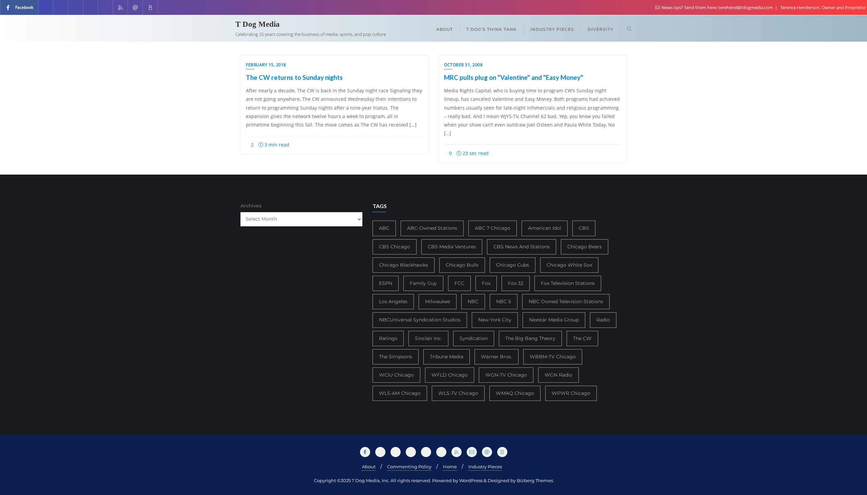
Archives (250, 206)
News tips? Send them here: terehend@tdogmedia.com (717, 7)
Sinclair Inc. (428, 338)
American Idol (544, 228)
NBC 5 (503, 301)
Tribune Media (446, 357)
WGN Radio (558, 375)
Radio (603, 320)
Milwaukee (437, 301)
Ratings (388, 338)
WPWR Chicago (571, 393)
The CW (582, 338)
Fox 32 (515, 283)
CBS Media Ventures (452, 247)
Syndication (474, 338)
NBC (473, 301)
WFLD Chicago (449, 375)
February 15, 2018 (266, 65)
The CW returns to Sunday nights (294, 77)
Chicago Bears (584, 247)
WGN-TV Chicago (506, 375)
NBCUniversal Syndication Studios (420, 320)
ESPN (385, 283)
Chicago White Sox (569, 265)
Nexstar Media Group (554, 320)
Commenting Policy (409, 466)
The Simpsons (395, 357)
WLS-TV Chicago (458, 393)
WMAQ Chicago (515, 393)
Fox (486, 283)
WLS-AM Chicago (400, 393)
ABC (384, 228)
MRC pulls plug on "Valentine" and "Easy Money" (513, 77)
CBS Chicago (394, 247)
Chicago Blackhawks (403, 265)
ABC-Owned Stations (432, 228)
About (369, 466)
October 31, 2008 (463, 65)
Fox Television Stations (568, 283)
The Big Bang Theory (530, 338)
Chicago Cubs (512, 265)
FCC (459, 283)
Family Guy (423, 283)
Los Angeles (393, 301)
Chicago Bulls (462, 265)
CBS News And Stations (521, 247)
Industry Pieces (485, 466)
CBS (584, 228)
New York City (494, 320)
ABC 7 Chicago (492, 228)
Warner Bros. (496, 357)
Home (450, 466)
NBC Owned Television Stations (566, 301)
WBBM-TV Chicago (553, 357)
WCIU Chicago (396, 375)
